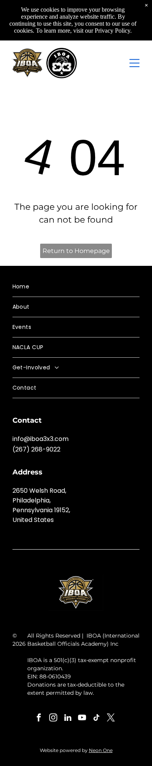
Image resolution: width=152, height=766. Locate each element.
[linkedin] (68, 719)
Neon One (101, 750)
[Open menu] (134, 63)
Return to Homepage (76, 251)
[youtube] (82, 719)
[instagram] (53, 719)
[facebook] (39, 719)
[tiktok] (96, 719)
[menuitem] (76, 287)
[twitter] (111, 719)
